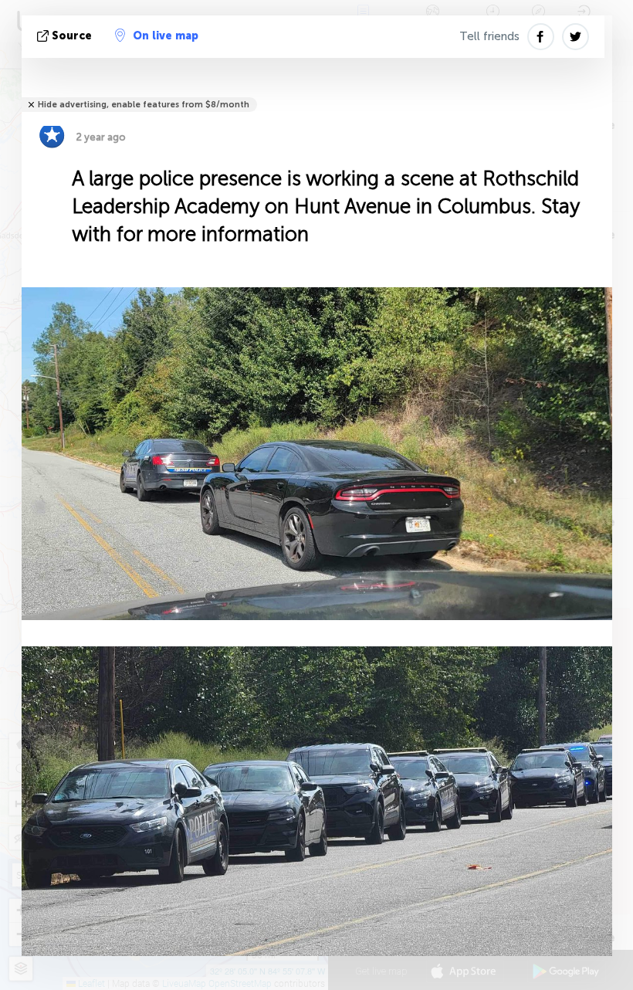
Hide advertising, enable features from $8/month (143, 105)
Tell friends (489, 36)
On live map (165, 35)
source (72, 35)
